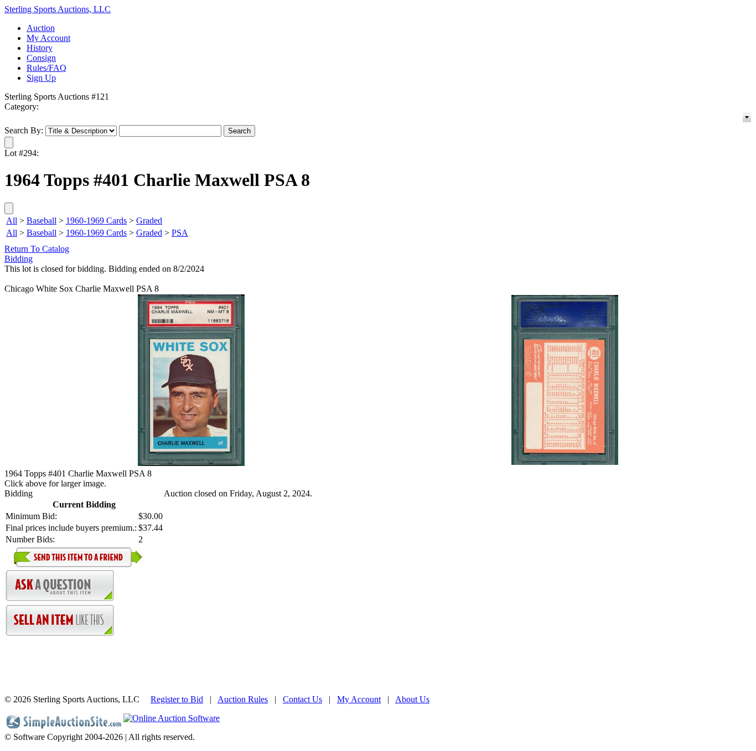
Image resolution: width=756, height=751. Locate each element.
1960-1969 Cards (96, 220)
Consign (41, 58)
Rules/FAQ (46, 67)
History (40, 48)
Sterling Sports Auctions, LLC (57, 9)
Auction (41, 28)
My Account (48, 38)
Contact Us (302, 699)
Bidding (18, 258)
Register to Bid (177, 699)
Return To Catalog (36, 248)
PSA (180, 232)
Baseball (41, 220)
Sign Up (41, 77)
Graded (149, 220)
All (11, 220)
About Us (412, 699)
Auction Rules (243, 699)
